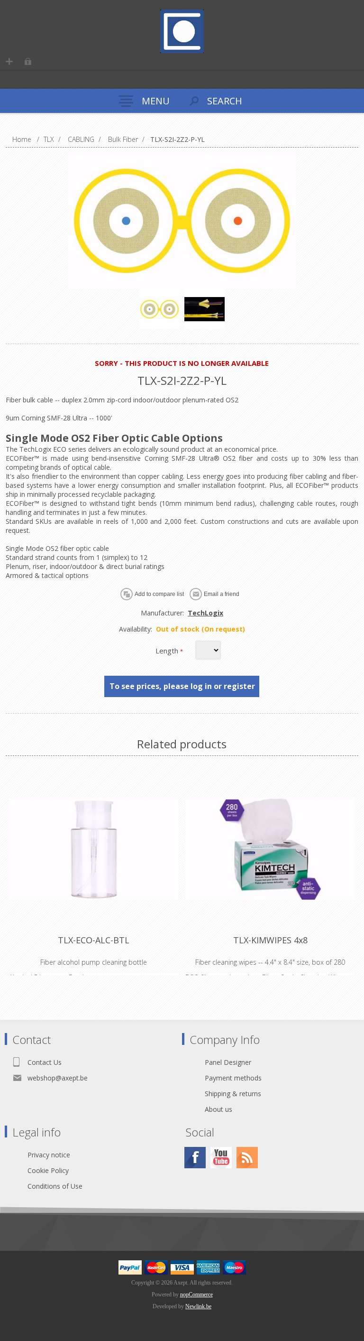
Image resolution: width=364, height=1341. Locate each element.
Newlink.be (198, 1306)
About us (218, 1109)
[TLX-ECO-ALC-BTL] (94, 849)
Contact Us (44, 1062)
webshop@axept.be (57, 1077)
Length (167, 650)
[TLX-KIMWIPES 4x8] (270, 849)
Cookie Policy (48, 1170)
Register (9, 61)
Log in (27, 61)
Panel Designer (228, 1062)
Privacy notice (48, 1154)
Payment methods (233, 1077)
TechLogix (205, 612)
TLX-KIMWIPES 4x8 (270, 940)
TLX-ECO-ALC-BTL (93, 940)
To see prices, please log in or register (182, 686)
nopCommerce (196, 1294)
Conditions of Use (54, 1186)
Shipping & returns (233, 1093)
